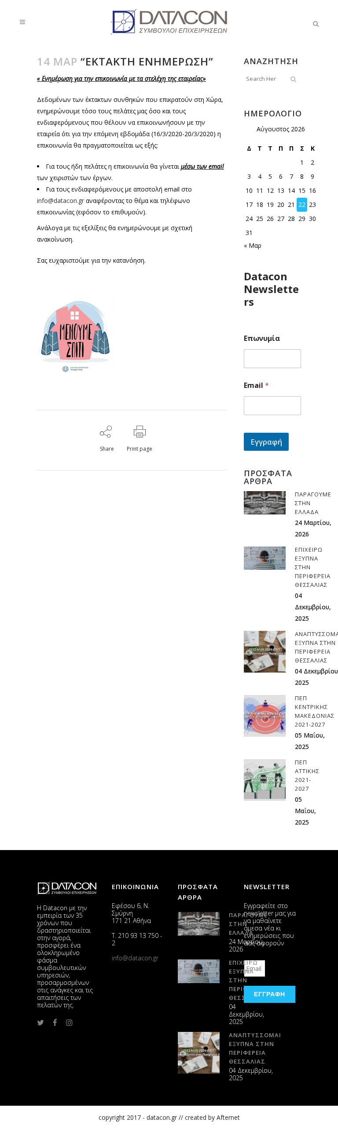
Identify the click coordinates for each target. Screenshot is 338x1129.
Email (256, 385)
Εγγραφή (266, 442)
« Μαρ (252, 245)
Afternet (228, 1117)
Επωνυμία (262, 338)
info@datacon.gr (60, 200)
